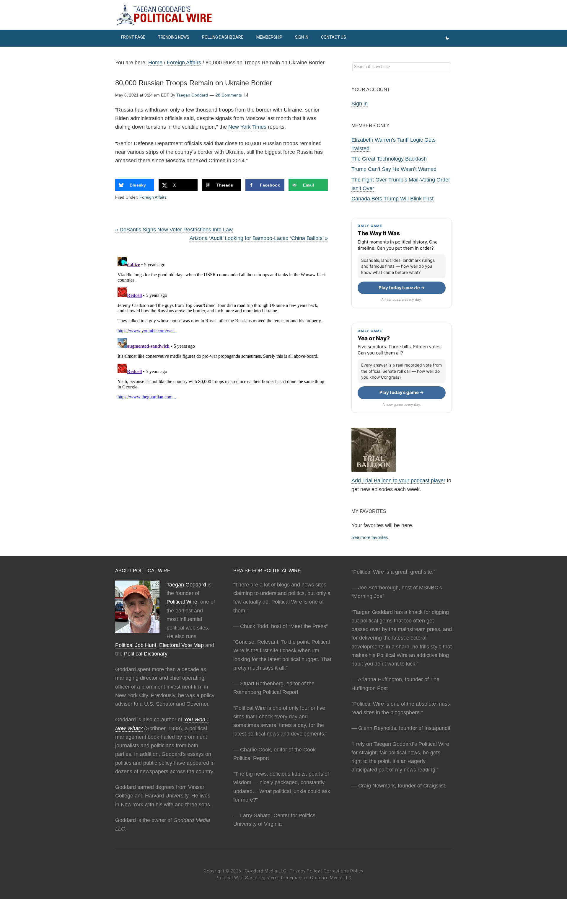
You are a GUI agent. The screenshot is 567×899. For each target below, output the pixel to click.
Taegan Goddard (186, 585)
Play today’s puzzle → (402, 287)
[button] (246, 94)
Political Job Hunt (135, 645)
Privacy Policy (305, 871)
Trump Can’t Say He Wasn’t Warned (393, 169)
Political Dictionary (145, 654)
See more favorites (369, 537)
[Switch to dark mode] (447, 38)
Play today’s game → (401, 392)
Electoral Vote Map (181, 645)
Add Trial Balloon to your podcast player (398, 480)
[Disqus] (221, 328)
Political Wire (182, 602)
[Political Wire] (283, 15)
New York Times (247, 127)
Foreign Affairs (153, 197)
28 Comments (229, 95)
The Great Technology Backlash (389, 159)
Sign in (359, 104)
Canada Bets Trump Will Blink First (392, 199)
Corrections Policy (344, 871)
